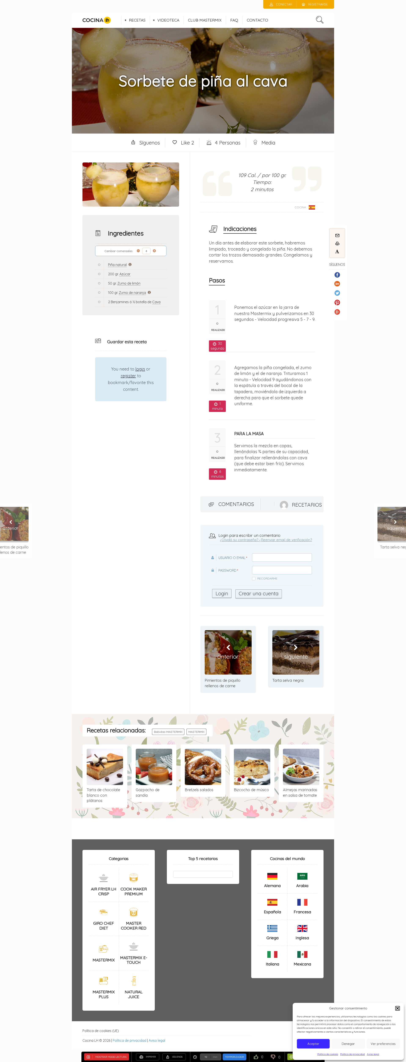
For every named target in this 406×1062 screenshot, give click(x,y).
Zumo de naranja (132, 292)
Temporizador (234, 1056)
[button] (397, 1008)
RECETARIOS (307, 505)
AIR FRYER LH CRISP (103, 891)
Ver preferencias (383, 1044)
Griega (272, 937)
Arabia (302, 885)
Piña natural (117, 265)
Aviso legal (373, 1054)
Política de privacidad (352, 1054)
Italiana (272, 964)
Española (272, 911)
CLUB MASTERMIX (205, 20)
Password (227, 570)
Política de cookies (327, 1054)
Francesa (302, 911)
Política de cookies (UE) (100, 1031)
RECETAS (137, 20)
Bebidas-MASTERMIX (168, 732)
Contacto (257, 20)
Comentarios (236, 504)
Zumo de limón (128, 283)
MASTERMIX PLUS (104, 994)
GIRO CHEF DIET (103, 926)
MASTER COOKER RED (133, 926)
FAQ (234, 20)
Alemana (272, 885)
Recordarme (267, 578)
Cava (156, 302)
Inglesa (302, 937)
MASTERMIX (196, 732)
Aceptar (313, 1044)
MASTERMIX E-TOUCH (133, 960)
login (140, 369)
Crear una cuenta (258, 593)
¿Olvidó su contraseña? (239, 539)
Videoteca (168, 20)
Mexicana (302, 964)
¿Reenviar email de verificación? (285, 539)
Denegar (348, 1044)
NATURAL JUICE (134, 994)
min (215, 1056)
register (128, 375)
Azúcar (124, 274)
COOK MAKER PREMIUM (134, 891)
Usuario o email (232, 558)
